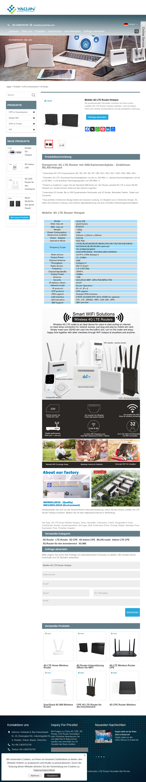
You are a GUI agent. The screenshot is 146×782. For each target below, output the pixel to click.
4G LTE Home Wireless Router (56, 666)
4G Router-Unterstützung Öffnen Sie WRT (90, 666)
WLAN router (104, 540)
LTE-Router (61, 540)
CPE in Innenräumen (30, 87)
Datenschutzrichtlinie (44, 770)
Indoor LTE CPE (121, 540)
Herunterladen (72, 31)
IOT (10, 129)
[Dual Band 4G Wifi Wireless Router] (58, 685)
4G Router (44, 87)
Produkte (40, 31)
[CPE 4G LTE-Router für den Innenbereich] (91, 685)
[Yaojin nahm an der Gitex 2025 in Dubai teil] (103, 736)
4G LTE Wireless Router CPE (122, 666)
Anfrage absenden (94, 31)
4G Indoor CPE (87, 540)
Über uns (27, 31)
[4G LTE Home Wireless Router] (58, 646)
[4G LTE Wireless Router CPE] (124, 646)
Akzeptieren (52, 775)
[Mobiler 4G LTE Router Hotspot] (48, 144)
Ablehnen (35, 775)
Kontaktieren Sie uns (20, 39)
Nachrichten (55, 31)
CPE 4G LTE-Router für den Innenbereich (89, 706)
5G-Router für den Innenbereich (60, 543)
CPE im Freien (15, 124)
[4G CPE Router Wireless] (124, 685)
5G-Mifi (82, 543)
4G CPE (73, 540)
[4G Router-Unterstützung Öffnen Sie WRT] (91, 646)
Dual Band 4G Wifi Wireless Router (58, 706)
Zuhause (14, 31)
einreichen (132, 612)
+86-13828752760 (23, 744)
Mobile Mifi (14, 118)
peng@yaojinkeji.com (44, 25)
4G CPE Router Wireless (123, 705)
